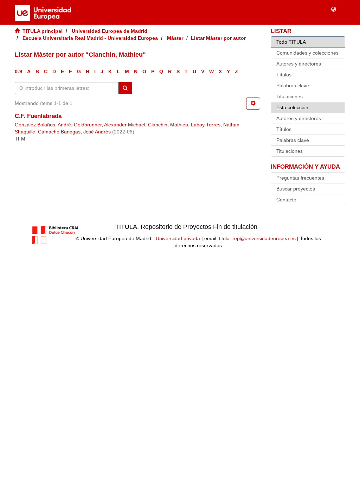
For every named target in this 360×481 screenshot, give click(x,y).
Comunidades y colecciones (307, 53)
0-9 (18, 71)
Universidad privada (178, 238)
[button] (333, 9)
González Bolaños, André (43, 124)
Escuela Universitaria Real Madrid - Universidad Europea (90, 38)
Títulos (283, 74)
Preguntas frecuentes (300, 178)
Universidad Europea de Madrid (109, 31)
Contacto (286, 199)
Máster (175, 38)
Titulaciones (289, 96)
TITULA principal (42, 31)
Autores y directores (298, 64)
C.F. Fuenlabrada (38, 116)
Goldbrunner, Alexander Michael (109, 124)
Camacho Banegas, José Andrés (74, 132)
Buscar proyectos (295, 189)
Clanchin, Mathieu (168, 124)
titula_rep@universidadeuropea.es (257, 238)
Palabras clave (292, 85)
